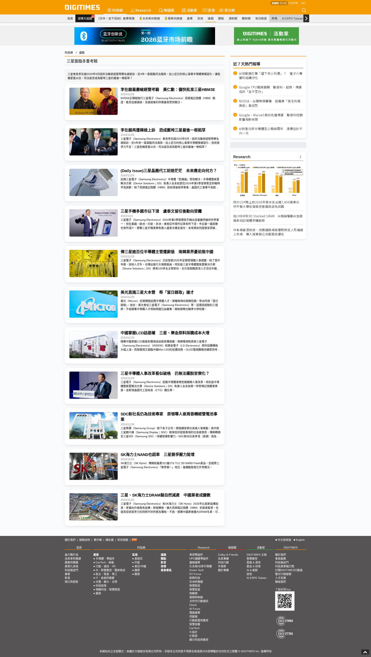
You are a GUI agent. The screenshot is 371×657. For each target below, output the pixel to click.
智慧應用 (252, 558)
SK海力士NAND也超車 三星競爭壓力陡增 (158, 454)
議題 (211, 18)
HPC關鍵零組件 (198, 558)
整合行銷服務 (283, 574)
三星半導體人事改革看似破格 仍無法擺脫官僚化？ (165, 373)
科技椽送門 (71, 570)
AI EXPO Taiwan (292, 18)
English (300, 539)
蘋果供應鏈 (175, 18)
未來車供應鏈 (151, 18)
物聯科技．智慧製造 (108, 589)
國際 (137, 570)
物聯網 (193, 593)
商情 (274, 18)
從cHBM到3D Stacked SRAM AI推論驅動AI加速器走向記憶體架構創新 (268, 218)
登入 (303, 2)
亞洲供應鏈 (196, 581)
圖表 (98, 593)
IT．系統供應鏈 (105, 577)
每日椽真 (261, 18)
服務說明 (84, 539)
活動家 (192, 10)
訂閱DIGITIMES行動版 (289, 570)
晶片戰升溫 (71, 554)
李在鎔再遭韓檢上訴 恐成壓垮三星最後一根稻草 (163, 130)
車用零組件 (196, 554)
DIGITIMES (291, 547)
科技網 (117, 10)
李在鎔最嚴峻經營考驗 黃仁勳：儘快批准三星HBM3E (168, 89)
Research (143, 10)
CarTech (194, 628)
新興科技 (194, 577)
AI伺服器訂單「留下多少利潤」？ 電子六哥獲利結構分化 (271, 75)
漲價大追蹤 (86, 17)
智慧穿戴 (194, 624)
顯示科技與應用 (198, 639)
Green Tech (196, 570)
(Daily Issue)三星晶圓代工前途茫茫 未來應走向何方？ (169, 171)
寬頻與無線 (196, 597)
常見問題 (122, 539)
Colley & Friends (228, 554)
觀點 (221, 18)
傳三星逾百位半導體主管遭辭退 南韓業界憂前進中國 (167, 252)
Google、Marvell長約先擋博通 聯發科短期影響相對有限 (271, 117)
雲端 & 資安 (254, 562)
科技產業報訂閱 (284, 566)
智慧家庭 (194, 589)
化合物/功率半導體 (200, 566)
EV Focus (195, 574)
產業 (190, 18)
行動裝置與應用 (198, 620)
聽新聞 (246, 18)
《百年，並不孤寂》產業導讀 (115, 18)
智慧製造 (194, 585)
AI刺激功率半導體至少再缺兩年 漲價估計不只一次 (271, 130)
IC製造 (193, 635)
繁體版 (275, 3)
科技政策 (101, 585)
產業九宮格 (71, 566)
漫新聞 (233, 18)
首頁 (70, 18)
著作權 (98, 539)
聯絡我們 (280, 581)
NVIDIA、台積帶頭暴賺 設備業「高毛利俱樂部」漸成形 (269, 103)
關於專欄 (223, 570)
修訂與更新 (71, 581)
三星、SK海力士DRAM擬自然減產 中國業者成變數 (166, 495)
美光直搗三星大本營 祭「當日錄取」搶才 (157, 292)
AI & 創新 (252, 570)
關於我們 (70, 539)
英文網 (229, 10)
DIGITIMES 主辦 (257, 554)
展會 (67, 574)
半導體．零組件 (105, 558)
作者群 (222, 566)
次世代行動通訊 (198, 601)
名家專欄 (223, 558)
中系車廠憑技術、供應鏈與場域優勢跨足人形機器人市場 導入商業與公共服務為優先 (268, 232)
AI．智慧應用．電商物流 (110, 570)
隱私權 (110, 539)
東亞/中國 (140, 566)
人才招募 (280, 577)
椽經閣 (169, 10)
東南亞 (138, 558)
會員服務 (280, 558)
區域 (200, 18)
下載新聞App (283, 589)
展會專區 (166, 570)
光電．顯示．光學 (106, 581)
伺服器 (193, 616)
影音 (210, 10)
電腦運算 (194, 612)
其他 (249, 574)
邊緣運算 (194, 562)
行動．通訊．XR (106, 566)
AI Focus (194, 608)
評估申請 (293, 2)
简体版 (283, 3)
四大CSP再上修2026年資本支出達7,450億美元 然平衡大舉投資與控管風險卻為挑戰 (268, 204)
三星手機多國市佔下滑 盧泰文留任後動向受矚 (161, 211)
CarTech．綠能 (105, 562)
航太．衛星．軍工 (106, 574)
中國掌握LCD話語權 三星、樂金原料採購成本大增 (165, 333)
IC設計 (193, 631)
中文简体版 (284, 539)
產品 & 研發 (254, 566)
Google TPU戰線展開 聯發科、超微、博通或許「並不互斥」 (270, 89)
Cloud (193, 604)
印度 (137, 562)
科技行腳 (223, 562)
